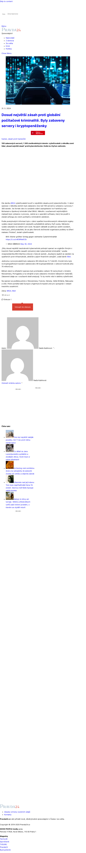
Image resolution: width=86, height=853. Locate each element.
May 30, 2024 (26, 244)
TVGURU (3, 844)
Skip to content (6, 1)
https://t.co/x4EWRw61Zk (16, 239)
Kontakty (7, 815)
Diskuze (7, 299)
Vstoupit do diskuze (23, 307)
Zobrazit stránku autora (11, 383)
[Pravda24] (11, 31)
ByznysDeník (5, 850)
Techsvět (4, 839)
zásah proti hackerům (17, 139)
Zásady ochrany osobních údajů (17, 812)
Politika (9, 49)
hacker (4, 139)
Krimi (8, 46)
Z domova (10, 41)
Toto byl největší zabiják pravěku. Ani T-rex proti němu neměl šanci (19, 440)
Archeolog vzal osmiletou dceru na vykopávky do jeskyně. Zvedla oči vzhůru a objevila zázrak (20, 471)
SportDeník (4, 842)
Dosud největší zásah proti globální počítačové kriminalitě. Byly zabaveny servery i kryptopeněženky (33, 120)
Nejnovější (10, 38)
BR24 (13, 203)
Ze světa (9, 43)
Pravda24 (4, 847)
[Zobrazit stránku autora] (22, 383)
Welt (69, 257)
